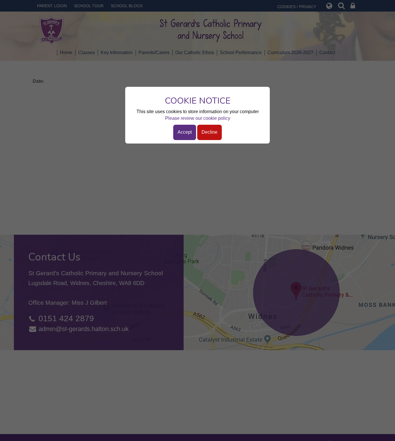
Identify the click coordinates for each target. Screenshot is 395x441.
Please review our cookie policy (197, 118)
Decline (209, 132)
